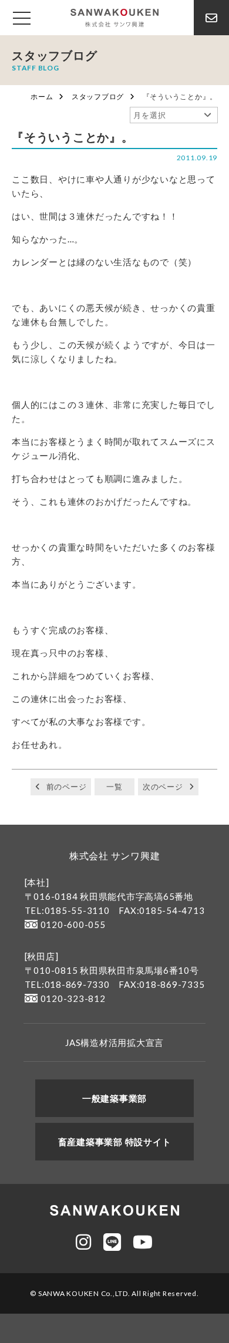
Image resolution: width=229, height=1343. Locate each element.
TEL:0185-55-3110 (67, 910)
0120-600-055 (73, 924)
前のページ (66, 786)
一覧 (114, 786)
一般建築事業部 (114, 1098)
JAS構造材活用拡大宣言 (114, 1042)
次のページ (163, 786)
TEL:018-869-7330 (67, 984)
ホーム (42, 96)
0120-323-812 (73, 998)
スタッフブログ (98, 96)
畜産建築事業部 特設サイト (114, 1141)
